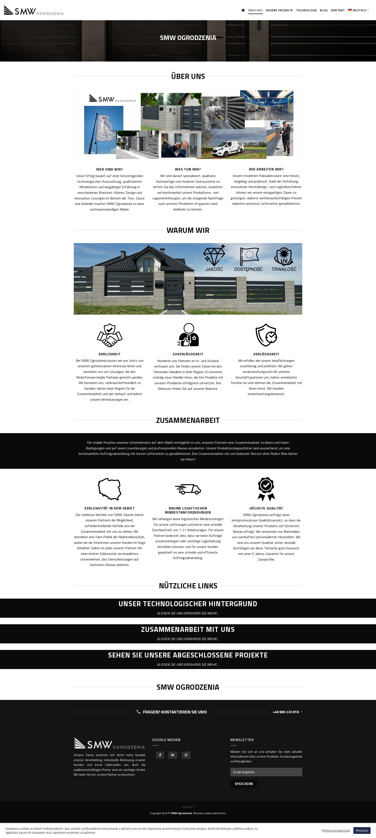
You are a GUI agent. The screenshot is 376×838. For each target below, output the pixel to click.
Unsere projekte (279, 10)
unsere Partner (107, 774)
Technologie (306, 10)
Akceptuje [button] (362, 830)
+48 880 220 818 (286, 711)
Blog (324, 10)
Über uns (255, 10)
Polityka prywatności (336, 831)
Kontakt (338, 10)
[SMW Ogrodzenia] (33, 10)
